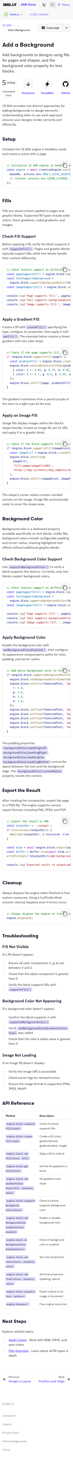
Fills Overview (19, 1351)
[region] (36, 174)
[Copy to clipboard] (65, 165)
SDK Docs (28, 5)
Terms (6, 1450)
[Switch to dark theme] (44, 5)
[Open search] (52, 5)
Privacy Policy (10, 1432)
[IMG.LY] (10, 4)
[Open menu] (66, 28)
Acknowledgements (14, 1441)
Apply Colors (18, 1340)
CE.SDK (6, 25)
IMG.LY (9, 1404)
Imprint (7, 1424)
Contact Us (9, 1415)
